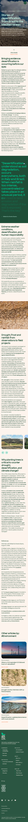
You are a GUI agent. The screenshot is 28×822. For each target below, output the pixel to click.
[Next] (6, 452)
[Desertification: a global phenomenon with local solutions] (14, 710)
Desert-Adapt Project (12, 592)
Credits (2, 813)
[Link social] (2, 800)
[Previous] (2, 452)
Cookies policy (4, 810)
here (12, 600)
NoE (3, 573)
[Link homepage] (10, 736)
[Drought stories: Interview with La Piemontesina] (14, 682)
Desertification (13, 163)
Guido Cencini (7, 606)
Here (4, 600)
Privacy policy (4, 806)
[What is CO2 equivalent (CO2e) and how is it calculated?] (14, 655)
